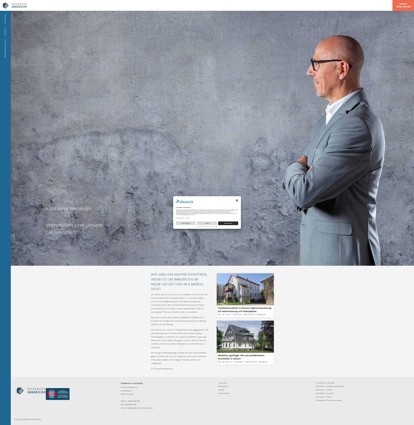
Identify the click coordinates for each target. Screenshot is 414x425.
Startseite (5, 19)
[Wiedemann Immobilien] (14, 5)
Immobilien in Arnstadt (325, 383)
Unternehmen (223, 393)
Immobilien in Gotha (324, 390)
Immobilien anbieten (5, 48)
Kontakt (221, 390)
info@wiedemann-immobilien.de (139, 408)
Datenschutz (223, 386)
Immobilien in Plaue (324, 397)
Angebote (5, 31)
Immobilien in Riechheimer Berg (329, 400)
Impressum (222, 383)
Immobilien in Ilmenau (325, 393)
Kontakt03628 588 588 (403, 5)
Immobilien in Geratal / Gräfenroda (330, 386)
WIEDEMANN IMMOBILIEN (30, 419)
